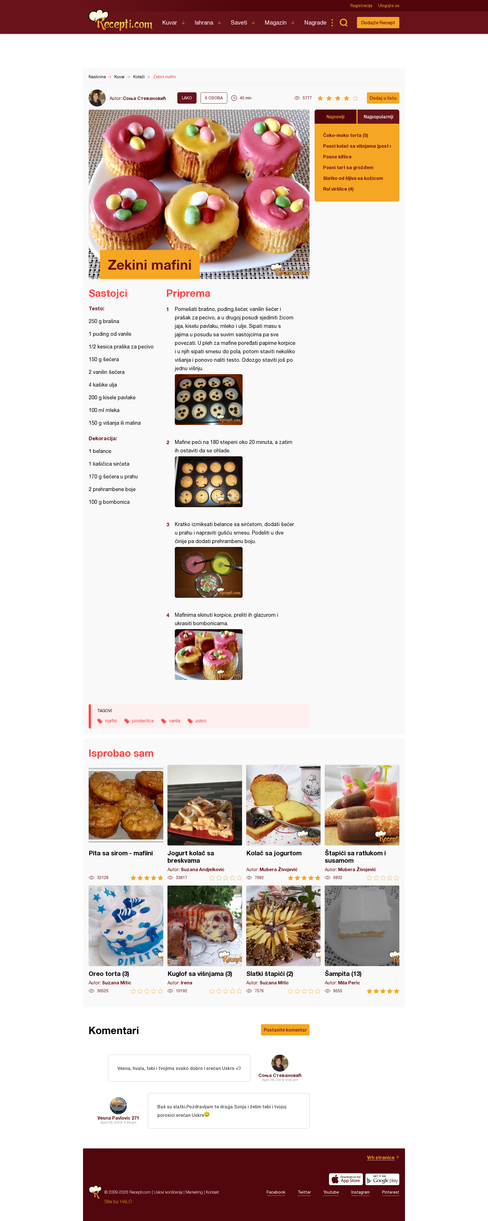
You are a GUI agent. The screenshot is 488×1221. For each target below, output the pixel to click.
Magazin (276, 22)
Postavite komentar (285, 1029)
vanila (174, 720)
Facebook (276, 1192)
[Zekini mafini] (235, 399)
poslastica (143, 720)
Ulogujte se (388, 5)
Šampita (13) (362, 940)
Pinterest (390, 1192)
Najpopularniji (378, 116)
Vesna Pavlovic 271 (118, 1117)
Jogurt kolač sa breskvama (204, 822)
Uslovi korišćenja (168, 1192)
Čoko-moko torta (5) (345, 135)
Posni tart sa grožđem (348, 167)
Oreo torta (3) (126, 940)
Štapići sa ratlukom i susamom (362, 822)
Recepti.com (121, 20)
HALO (126, 1201)
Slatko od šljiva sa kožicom (353, 178)
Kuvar (169, 22)
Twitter (304, 1192)
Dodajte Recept (378, 22)
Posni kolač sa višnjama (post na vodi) (357, 146)
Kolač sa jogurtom (283, 822)
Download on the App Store (346, 1179)
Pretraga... (343, 23)
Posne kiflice (337, 156)
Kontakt (212, 1192)
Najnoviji (335, 116)
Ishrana (204, 22)
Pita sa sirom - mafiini (126, 822)
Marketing (194, 1192)
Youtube (331, 1192)
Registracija (361, 5)
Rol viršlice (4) (338, 188)
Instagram (360, 1192)
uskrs (200, 720)
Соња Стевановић (144, 98)
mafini (111, 720)
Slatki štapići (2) (283, 940)
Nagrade (315, 22)
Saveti (239, 22)
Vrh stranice (381, 1157)
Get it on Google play (382, 1179)
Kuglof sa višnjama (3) (204, 940)
